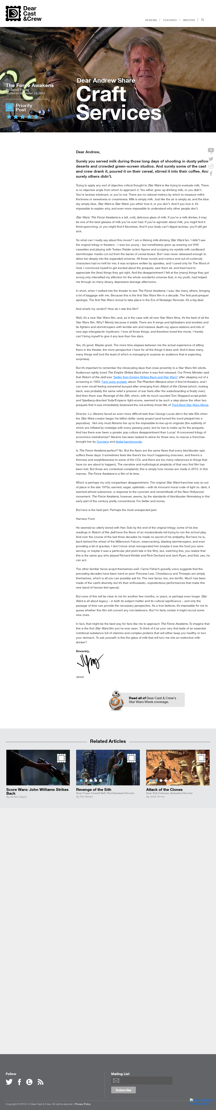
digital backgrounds (129, 441)
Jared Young (19, 89)
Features (170, 20)
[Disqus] (108, 874)
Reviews (151, 20)
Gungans (103, 441)
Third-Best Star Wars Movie (189, 405)
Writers (189, 20)
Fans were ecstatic (114, 381)
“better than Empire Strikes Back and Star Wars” (145, 377)
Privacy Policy (83, 1104)
